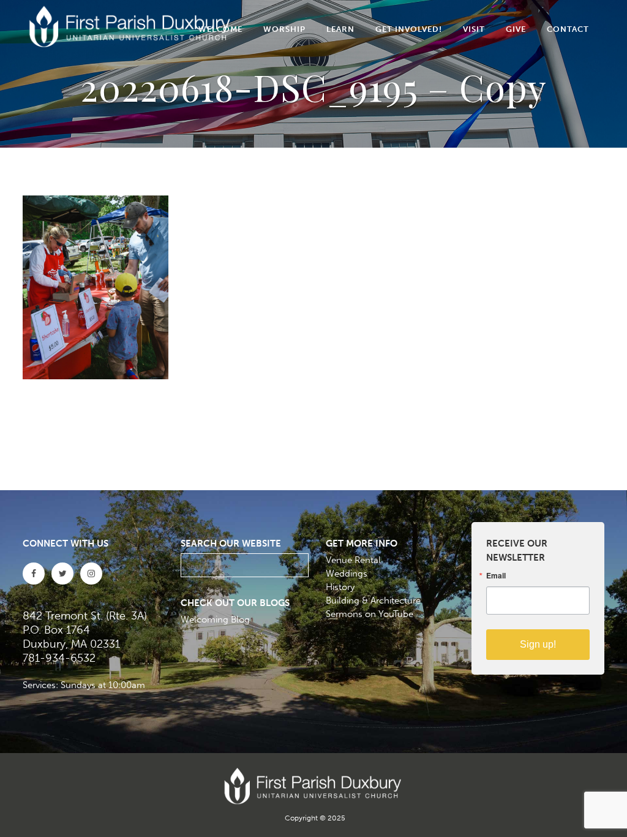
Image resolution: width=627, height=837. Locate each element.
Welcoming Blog (215, 619)
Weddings (346, 573)
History (340, 587)
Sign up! (538, 644)
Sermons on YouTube (369, 613)
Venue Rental (353, 560)
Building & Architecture (373, 600)
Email (496, 575)
